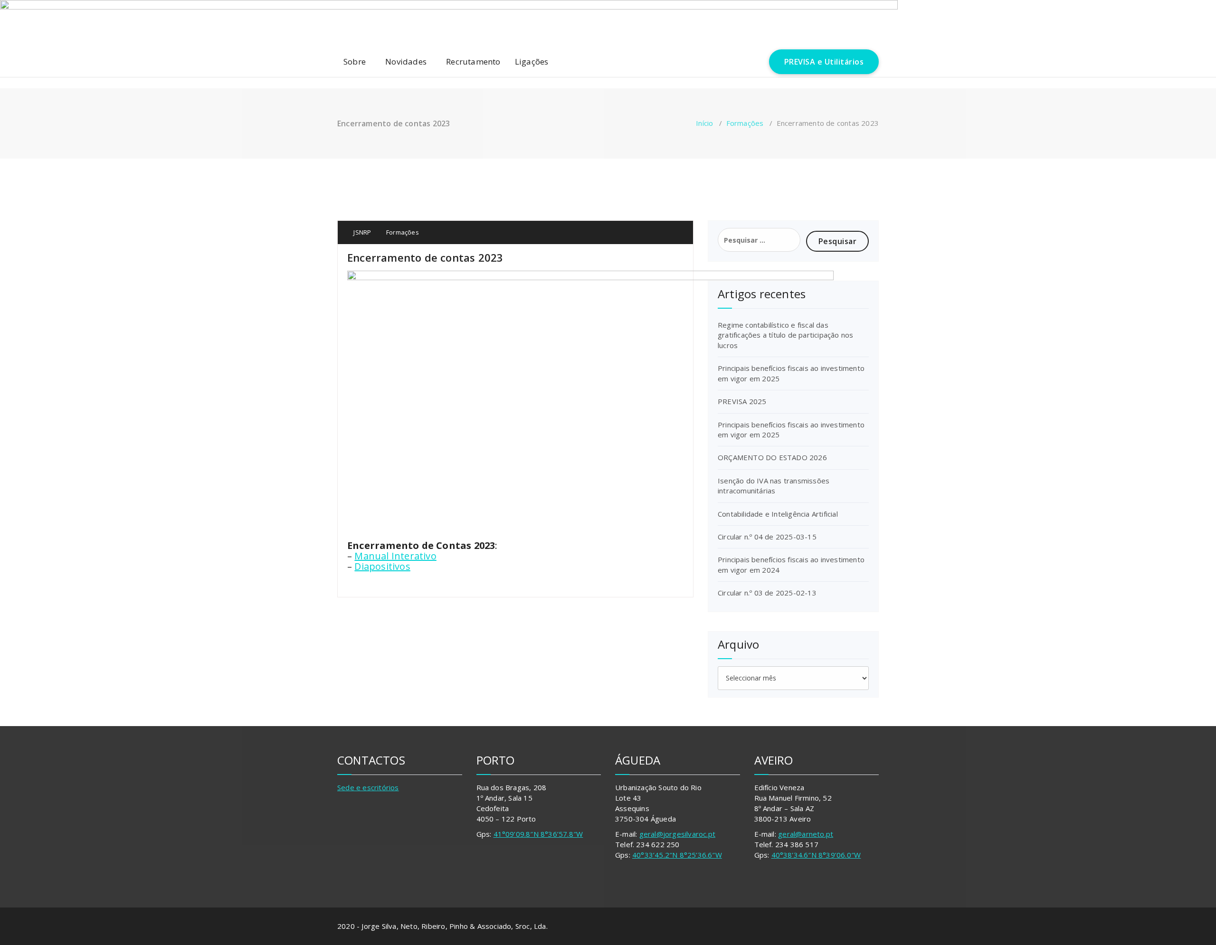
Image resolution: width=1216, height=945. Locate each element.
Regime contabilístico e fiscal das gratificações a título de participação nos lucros (785, 335)
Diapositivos (382, 566)
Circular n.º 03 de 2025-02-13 (767, 592)
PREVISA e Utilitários (824, 62)
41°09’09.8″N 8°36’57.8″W (538, 834)
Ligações (532, 61)
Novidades (406, 61)
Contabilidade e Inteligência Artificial (778, 514)
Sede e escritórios (368, 787)
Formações (745, 123)
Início (704, 123)
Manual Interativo (395, 555)
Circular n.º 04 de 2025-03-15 (767, 536)
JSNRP (361, 232)
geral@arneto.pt (805, 834)
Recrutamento (473, 61)
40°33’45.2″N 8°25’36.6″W (677, 855)
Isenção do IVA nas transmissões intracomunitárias (773, 485)
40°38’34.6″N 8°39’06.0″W (816, 855)
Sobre (354, 61)
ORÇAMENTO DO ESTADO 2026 (772, 457)
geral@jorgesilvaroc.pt (677, 834)
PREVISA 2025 (742, 401)
